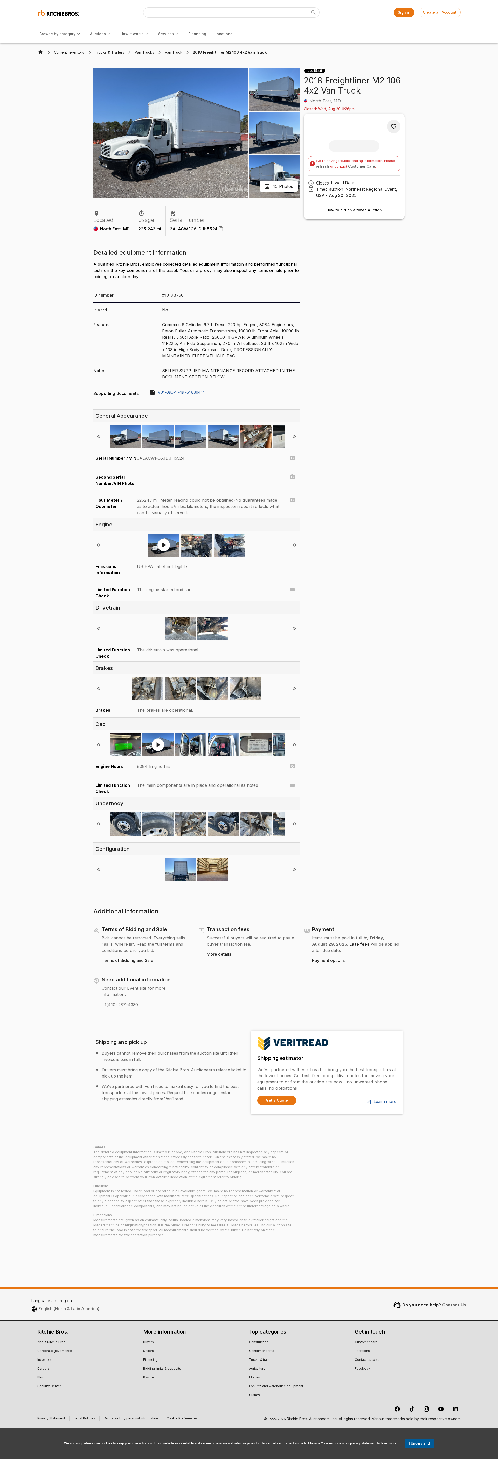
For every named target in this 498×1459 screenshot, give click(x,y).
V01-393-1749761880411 (181, 392)
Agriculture (257, 1368)
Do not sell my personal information (131, 1419)
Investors (44, 1360)
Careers (43, 1368)
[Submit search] (313, 12)
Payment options (328, 961)
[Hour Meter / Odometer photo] (292, 500)
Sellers (148, 1351)
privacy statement (363, 1443)
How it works (132, 34)
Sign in (404, 12)
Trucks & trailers (261, 1360)
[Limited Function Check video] (292, 589)
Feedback (362, 1368)
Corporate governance (54, 1351)
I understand (419, 1443)
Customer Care (361, 166)
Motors (254, 1377)
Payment (150, 1377)
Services (166, 34)
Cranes (254, 1395)
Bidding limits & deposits (162, 1368)
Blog (40, 1377)
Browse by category (57, 34)
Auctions (98, 34)
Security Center (49, 1386)
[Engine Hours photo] (292, 766)
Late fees (359, 944)
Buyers (148, 1342)
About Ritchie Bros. (51, 1342)
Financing (197, 34)
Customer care (366, 1342)
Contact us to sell (368, 1360)
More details (219, 954)
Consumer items (261, 1351)
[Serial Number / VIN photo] (292, 458)
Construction (258, 1342)
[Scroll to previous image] (98, 436)
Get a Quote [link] (277, 1100)
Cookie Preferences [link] (182, 1418)
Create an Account (440, 12)
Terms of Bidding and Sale (127, 961)
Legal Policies (84, 1419)
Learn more (385, 1101)
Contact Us (454, 1304)
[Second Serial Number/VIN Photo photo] (292, 477)
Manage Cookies (320, 1443)
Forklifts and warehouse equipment (276, 1386)
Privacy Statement (51, 1419)
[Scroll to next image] (294, 436)
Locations (223, 34)
